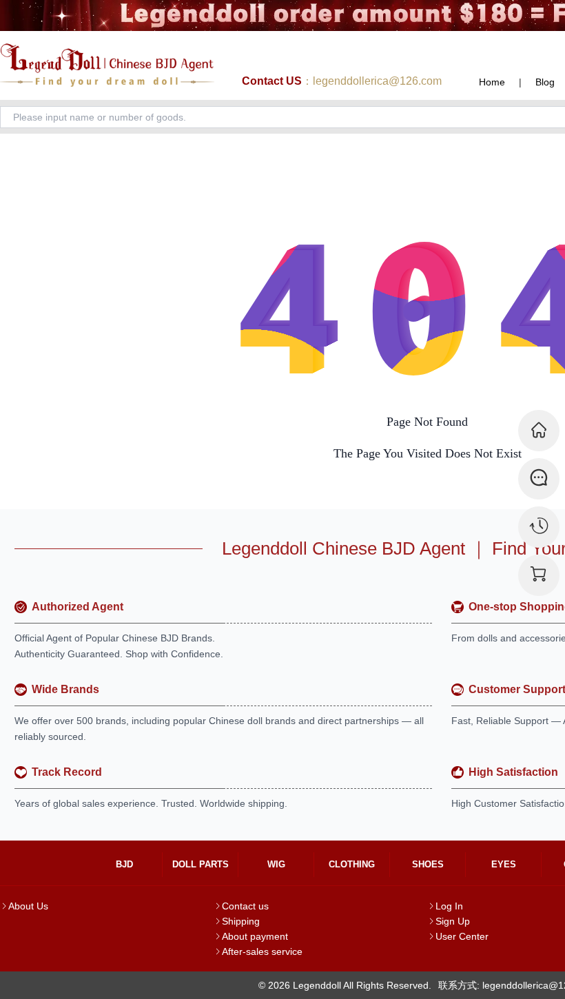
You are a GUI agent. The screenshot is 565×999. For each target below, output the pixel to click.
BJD (124, 864)
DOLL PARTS (200, 864)
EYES (503, 864)
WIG (276, 864)
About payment (255, 936)
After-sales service (262, 951)
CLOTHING (352, 864)
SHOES (428, 864)
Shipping (241, 921)
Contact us (245, 906)
